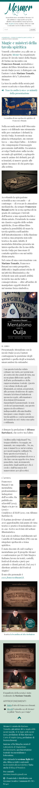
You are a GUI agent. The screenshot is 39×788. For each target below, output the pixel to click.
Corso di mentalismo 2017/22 (21, 37)
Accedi (33, 29)
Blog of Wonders (18, 767)
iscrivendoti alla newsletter (15, 764)
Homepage (6, 37)
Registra (11, 24)
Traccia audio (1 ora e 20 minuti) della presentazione (21, 92)
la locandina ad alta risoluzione (22, 634)
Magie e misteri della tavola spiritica (19, 44)
